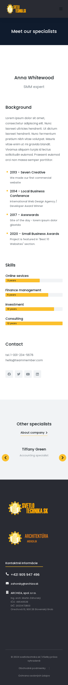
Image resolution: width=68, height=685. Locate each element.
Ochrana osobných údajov (34, 675)
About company (32, 432)
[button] (61, 9)
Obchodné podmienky (32, 668)
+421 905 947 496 (25, 574)
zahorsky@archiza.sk (24, 584)
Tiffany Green (34, 449)
